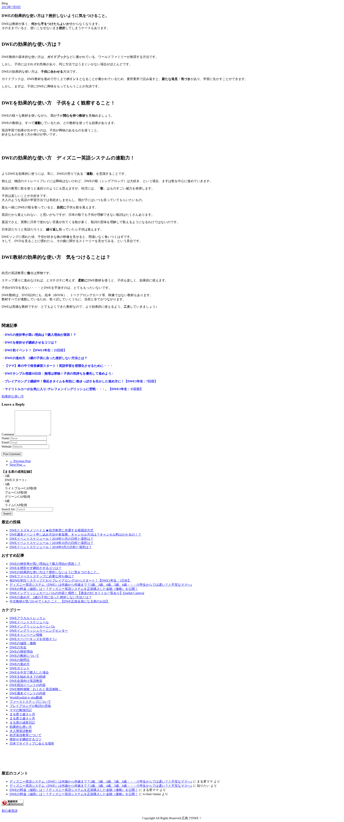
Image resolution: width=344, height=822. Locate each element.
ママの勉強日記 (21, 710)
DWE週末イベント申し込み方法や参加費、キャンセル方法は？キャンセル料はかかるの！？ (75, 534)
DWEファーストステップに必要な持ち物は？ (42, 576)
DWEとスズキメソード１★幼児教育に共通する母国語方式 (51, 530)
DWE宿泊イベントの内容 (28, 685)
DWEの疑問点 (20, 660)
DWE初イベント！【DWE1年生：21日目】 (35, 350)
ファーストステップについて (30, 701)
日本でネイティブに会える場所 (32, 743)
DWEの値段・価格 (23, 643)
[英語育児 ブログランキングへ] (12, 804)
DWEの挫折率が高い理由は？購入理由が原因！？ (40, 334)
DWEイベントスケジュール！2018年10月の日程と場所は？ (51, 543)
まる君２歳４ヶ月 (22, 718)
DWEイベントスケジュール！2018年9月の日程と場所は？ (51, 547)
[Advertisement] (21, 758)
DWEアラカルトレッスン (28, 618)
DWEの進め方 (20, 664)
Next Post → (18, 464)
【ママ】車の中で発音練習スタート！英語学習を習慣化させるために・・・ (59, 365)
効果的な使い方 (13, 396)
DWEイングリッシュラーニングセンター (39, 630)
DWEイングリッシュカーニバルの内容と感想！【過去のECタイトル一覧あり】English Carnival (77, 593)
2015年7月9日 (11, 7)
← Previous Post (20, 461)
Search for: (8, 509)
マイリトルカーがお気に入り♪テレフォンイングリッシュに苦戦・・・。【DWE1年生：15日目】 (74, 389)
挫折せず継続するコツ (25, 739)
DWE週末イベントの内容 (28, 693)
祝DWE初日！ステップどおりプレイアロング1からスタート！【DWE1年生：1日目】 (70, 580)
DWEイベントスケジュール (29, 622)
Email (5, 442)
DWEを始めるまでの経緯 (28, 676)
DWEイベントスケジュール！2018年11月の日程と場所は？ (51, 538)
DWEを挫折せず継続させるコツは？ (31, 342)
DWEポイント (20, 668)
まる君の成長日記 (22, 722)
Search (7, 513)
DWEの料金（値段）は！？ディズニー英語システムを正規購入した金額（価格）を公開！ (74, 589)
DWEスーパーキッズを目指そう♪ (33, 639)
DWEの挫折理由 (21, 651)
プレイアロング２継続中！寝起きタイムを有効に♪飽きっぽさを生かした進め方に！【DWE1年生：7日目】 (81, 381)
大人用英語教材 (21, 731)
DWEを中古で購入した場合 (29, 672)
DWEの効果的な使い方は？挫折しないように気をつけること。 (55, 572)
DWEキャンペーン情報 (26, 635)
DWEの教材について (24, 655)
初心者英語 (10, 810)
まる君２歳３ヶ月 (22, 714)
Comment (8, 434)
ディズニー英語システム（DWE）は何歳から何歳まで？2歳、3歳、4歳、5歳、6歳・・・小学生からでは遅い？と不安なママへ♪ (101, 584)
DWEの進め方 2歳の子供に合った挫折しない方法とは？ (46, 358)
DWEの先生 (18, 647)
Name (5, 438)
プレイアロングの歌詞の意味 (30, 706)
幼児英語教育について (25, 735)
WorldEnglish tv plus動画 (26, 697)
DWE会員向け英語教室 (26, 680)
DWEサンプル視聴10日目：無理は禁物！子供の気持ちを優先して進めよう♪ (59, 373)
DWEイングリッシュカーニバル (32, 626)
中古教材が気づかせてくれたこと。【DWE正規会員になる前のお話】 (59, 601)
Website (7, 446)
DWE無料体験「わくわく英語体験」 (36, 689)
